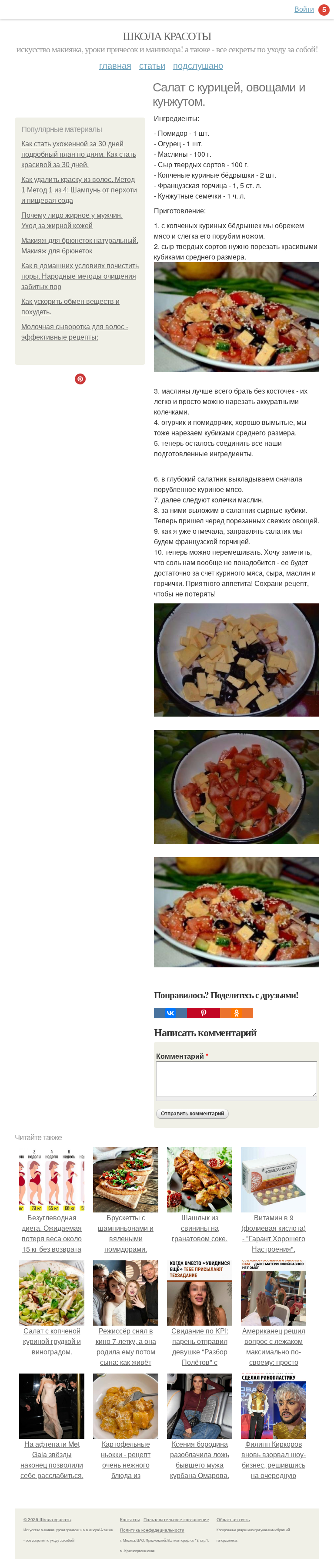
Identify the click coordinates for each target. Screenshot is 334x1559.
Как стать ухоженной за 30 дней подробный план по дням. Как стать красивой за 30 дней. (78, 154)
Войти (304, 9)
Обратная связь (233, 1519)
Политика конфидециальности (152, 1530)
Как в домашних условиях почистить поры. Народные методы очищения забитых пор (80, 276)
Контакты (130, 1519)
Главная (115, 65)
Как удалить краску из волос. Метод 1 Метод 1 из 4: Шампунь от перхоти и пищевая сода (79, 190)
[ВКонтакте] (170, 1013)
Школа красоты (167, 35)
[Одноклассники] (236, 1013)
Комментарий (182, 1056)
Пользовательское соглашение (176, 1519)
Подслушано (198, 65)
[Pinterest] (203, 1013)
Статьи (152, 65)
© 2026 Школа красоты (47, 1519)
